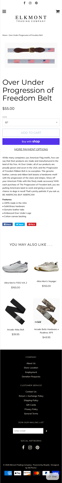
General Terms (31, 413)
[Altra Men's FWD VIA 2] (15, 267)
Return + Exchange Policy (31, 396)
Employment (31, 372)
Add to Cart (31, 132)
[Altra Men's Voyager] (46, 266)
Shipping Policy (31, 400)
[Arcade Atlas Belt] (15, 311)
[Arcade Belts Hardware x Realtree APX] (46, 311)
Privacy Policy (31, 409)
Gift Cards (31, 405)
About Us (31, 363)
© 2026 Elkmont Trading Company (17, 465)
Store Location (31, 367)
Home (5, 35)
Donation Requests (31, 376)
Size (4, 117)
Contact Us (31, 391)
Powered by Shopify (41, 465)
